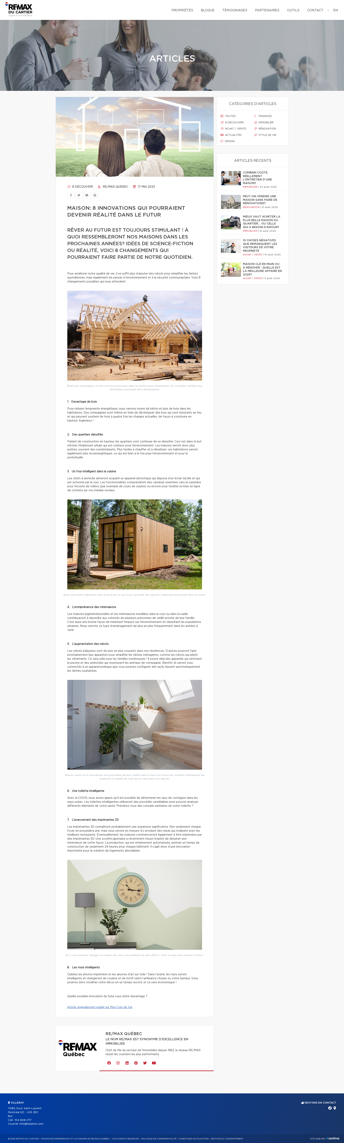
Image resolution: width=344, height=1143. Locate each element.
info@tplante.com (31, 1124)
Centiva (332, 1138)
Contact (315, 10)
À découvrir (82, 186)
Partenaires (267, 10)
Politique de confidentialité (159, 1139)
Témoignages (234, 10)
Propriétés (182, 10)
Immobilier (266, 122)
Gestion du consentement (227, 1139)
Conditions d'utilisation (194, 1139)
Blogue (208, 10)
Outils (293, 10)
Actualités (233, 135)
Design (229, 141)
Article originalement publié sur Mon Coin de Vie (99, 1007)
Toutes (230, 116)
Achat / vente (235, 128)
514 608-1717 (23, 1120)
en (335, 10)
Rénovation (267, 128)
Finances (265, 116)
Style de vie (267, 135)
